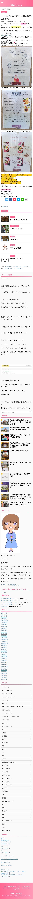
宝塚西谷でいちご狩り (17, 228)
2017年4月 (4, 677)
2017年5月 (4, 675)
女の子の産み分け (16, 888)
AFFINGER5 (16, 896)
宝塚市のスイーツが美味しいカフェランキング (17, 266)
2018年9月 (4, 645)
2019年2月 (4, 636)
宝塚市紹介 (5, 206)
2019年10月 (4, 620)
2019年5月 (4, 630)
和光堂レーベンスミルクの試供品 (14, 268)
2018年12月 (4, 639)
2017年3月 (4, 679)
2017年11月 (4, 664)
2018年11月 (4, 641)
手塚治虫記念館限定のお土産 (19, 450)
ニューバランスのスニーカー (9, 602)
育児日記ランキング (5, 862)
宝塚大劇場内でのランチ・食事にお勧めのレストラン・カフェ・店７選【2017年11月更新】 (20, 497)
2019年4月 (4, 632)
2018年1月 (4, 660)
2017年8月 (4, 670)
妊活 (15, 886)
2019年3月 (4, 634)
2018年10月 (4, 643)
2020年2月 (4, 615)
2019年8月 (4, 624)
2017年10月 (4, 666)
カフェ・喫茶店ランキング (7, 855)
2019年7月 (4, 626)
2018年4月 (4, 655)
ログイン (3, 838)
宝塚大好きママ (17, 5)
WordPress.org (5, 844)
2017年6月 (4, 673)
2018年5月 (4, 653)
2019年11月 (4, 619)
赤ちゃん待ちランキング (6, 865)
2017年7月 (4, 672)
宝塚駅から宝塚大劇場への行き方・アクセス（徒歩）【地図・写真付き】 (20, 422)
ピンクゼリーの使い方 (7, 598)
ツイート (3, 592)
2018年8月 (4, 647)
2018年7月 (4, 649)
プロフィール (25, 886)
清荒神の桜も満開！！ (17, 248)
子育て (19, 886)
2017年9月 (4, 668)
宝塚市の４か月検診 (16, 259)
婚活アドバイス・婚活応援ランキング (9, 859)
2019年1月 (4, 637)
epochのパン (14, 239)
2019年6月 (4, 628)
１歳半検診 (4, 606)
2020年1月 (4, 617)
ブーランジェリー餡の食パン (19, 220)
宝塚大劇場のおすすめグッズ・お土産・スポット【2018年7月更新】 (20, 485)
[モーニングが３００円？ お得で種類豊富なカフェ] (18, 199)
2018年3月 (4, 656)
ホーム (5, 886)
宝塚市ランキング (5, 869)
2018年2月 (4, 658)
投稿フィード (5, 840)
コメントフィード (6, 842)
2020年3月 (4, 613)
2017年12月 (4, 662)
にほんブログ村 (5, 848)
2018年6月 (4, 651)
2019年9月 (4, 622)
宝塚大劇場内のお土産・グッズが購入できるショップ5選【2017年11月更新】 (20, 445)
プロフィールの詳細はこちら (10, 585)
